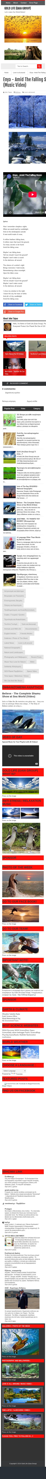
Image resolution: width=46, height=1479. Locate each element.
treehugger (20, 1032)
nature (14, 1032)
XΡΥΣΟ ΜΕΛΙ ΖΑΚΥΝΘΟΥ (14, 1236)
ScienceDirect (25, 1030)
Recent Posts (36, 657)
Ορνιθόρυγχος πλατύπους (27, 574)
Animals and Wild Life (12, 629)
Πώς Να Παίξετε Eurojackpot (14, 1178)
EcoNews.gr (9, 1176)
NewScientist (31, 1035)
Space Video (32, 671)
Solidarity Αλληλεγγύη (12, 666)
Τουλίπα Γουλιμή (10, 624)
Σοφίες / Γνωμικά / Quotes (14, 615)
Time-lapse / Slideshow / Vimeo (16, 676)
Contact (23, 3)
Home (8, 3)
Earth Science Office (9, 1016)
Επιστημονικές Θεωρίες (13, 601)
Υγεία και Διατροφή (29, 624)
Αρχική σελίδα (32, 401)
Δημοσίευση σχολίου (12, 393)
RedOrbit (23, 1035)
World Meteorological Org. (11, 1018)
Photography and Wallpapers (15, 657)
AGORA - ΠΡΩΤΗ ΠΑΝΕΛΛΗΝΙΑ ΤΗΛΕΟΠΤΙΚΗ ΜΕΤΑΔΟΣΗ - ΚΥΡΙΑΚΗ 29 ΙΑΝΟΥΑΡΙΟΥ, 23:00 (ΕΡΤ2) (20, 1274)
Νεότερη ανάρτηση (8, 401)
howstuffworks (14, 1035)
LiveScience (6, 1037)
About (15, 3)
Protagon (8, 1209)
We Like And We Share (13, 681)
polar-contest (9, 1224)
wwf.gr (7, 1222)
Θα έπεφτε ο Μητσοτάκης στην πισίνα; (17, 1211)
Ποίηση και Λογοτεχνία (12, 605)
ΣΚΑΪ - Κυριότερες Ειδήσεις (15, 1288)
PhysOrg (5, 1035)
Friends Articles (26, 633)
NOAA (4, 1030)
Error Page (33, 3)
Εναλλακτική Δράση (12, 1253)
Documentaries (31, 629)
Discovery (10, 1030)
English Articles (10, 633)
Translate (19, 1074)
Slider (32, 662)
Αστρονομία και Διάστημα (14, 591)
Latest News (9, 643)
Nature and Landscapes (13, 652)
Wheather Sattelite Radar (11, 1014)
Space (32, 1030)
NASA (17, 1030)
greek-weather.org (11, 1190)
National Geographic (12, 648)
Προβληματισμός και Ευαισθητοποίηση (19, 610)
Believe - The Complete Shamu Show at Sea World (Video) (21, 695)
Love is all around (29, 92)
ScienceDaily (7, 1032)
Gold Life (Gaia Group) (17, 8)
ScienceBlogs (35, 1032)
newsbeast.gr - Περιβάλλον (15, 1203)
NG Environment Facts (10, 1021)
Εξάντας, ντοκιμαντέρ (13, 1270)
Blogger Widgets (7, 1086)
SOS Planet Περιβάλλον (13, 671)
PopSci (27, 1032)
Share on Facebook (15, 304)
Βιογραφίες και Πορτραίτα (14, 596)
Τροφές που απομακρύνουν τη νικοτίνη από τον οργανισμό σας (28, 558)
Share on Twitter (35, 304)
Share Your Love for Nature (15, 662)
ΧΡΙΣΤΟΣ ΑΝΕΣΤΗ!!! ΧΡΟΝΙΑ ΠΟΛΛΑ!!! (27, 1238)
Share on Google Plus (16, 312)
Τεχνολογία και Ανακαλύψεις (15, 619)
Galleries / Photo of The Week (16, 638)
